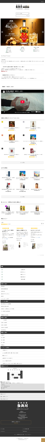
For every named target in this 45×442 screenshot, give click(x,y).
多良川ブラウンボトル (5, 293)
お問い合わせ (25, 431)
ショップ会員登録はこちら (31, 78)
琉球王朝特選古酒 (4, 288)
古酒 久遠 (3, 291)
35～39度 (3, 342)
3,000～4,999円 (4, 322)
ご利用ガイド (4, 350)
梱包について (4, 355)
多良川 (2, 296)
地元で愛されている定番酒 (6, 303)
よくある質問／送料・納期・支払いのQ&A (10, 352)
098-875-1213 (5, 387)
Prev (2, 32)
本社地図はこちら (21, 418)
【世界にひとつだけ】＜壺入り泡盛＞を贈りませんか (12, 363)
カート (43, 441)
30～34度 (3, 340)
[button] (41, 223)
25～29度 (3, 337)
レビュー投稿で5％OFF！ (7, 360)
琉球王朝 (2, 286)
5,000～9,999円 (4, 325)
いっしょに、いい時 (4, 298)
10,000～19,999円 (4, 327)
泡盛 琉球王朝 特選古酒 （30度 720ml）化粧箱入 (39, 246)
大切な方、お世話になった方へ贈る (7, 308)
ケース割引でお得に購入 (5, 311)
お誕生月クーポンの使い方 (7, 358)
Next (43, 32)
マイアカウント (3, 431)
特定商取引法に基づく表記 (20, 434)
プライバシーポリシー (28, 434)
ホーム (15, 434)
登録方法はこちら (4, 71)
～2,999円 (4, 320)
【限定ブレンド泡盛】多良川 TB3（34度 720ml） (25, 244)
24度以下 (2, 335)
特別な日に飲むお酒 (4, 306)
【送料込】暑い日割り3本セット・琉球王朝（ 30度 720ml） (11, 248)
